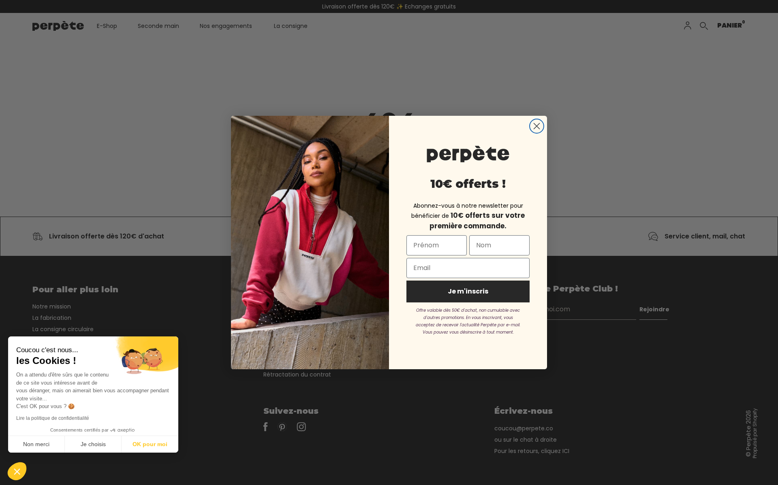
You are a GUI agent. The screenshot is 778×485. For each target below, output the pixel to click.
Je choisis (93, 444)
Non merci (36, 444)
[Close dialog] (537, 126)
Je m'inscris (468, 291)
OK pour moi (150, 444)
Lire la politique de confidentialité (52, 418)
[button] (17, 471)
